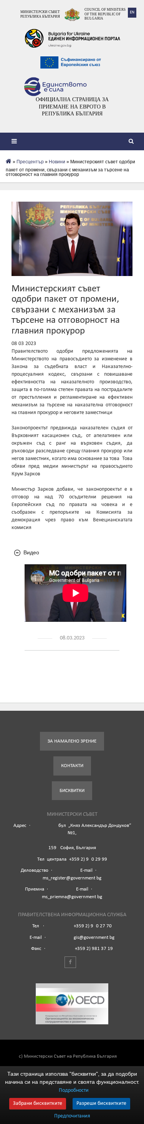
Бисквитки (72, 790)
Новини (57, 161)
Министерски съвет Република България (40, 14)
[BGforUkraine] (72, 38)
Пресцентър (30, 161)
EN (132, 12)
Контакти (72, 765)
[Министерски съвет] (72, 14)
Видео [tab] (31, 552)
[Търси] (132, 142)
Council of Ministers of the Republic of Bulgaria (105, 14)
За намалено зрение (72, 741)
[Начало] (9, 161)
